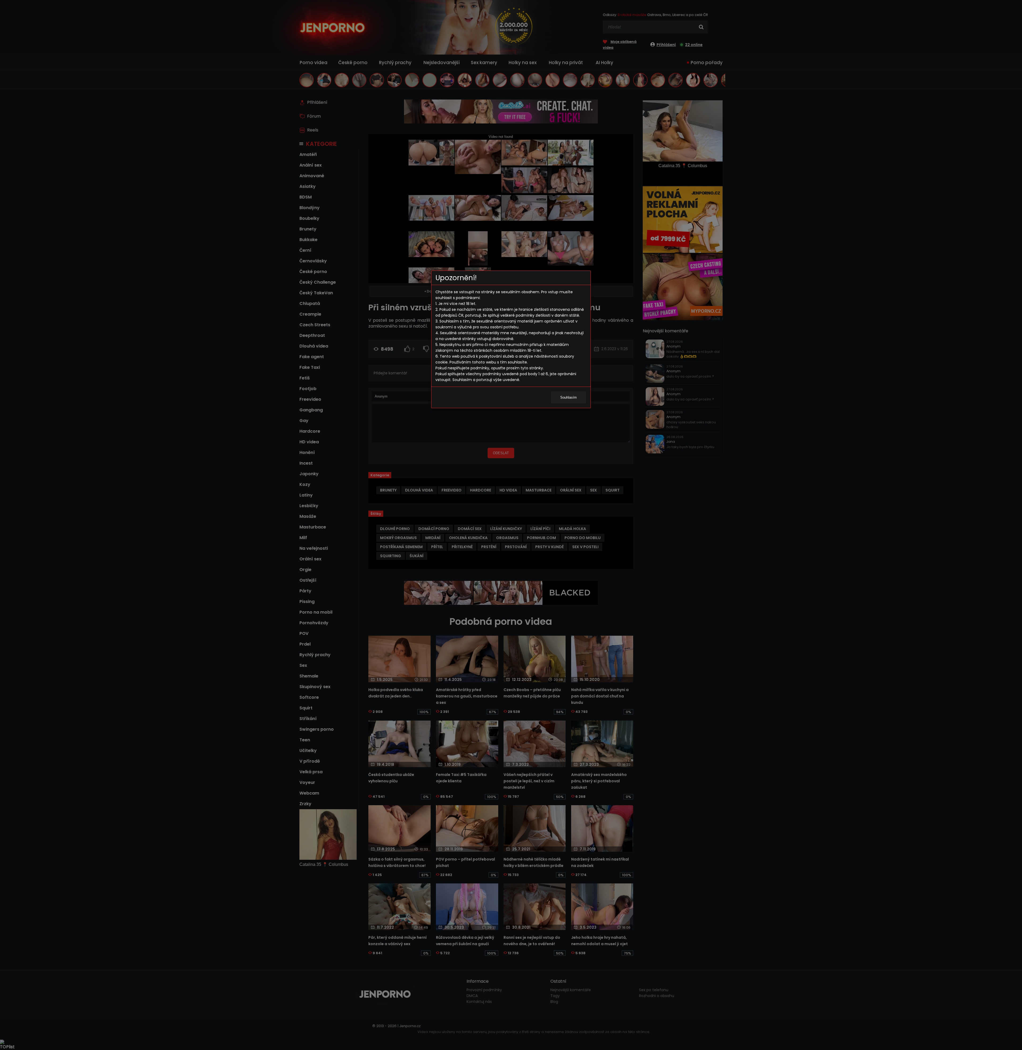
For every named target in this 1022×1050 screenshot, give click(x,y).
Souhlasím (568, 397)
